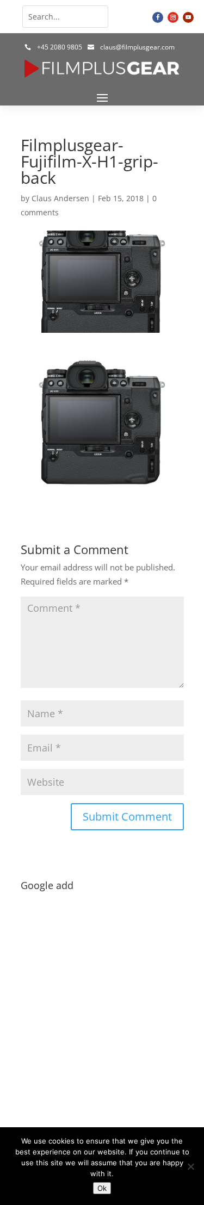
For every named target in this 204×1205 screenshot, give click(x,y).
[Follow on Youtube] (188, 17)
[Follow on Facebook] (157, 17)
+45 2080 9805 (59, 47)
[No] (190, 1166)
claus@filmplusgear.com (137, 47)
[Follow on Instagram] (173, 17)
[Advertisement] (102, 998)
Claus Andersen (60, 198)
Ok (102, 1188)
